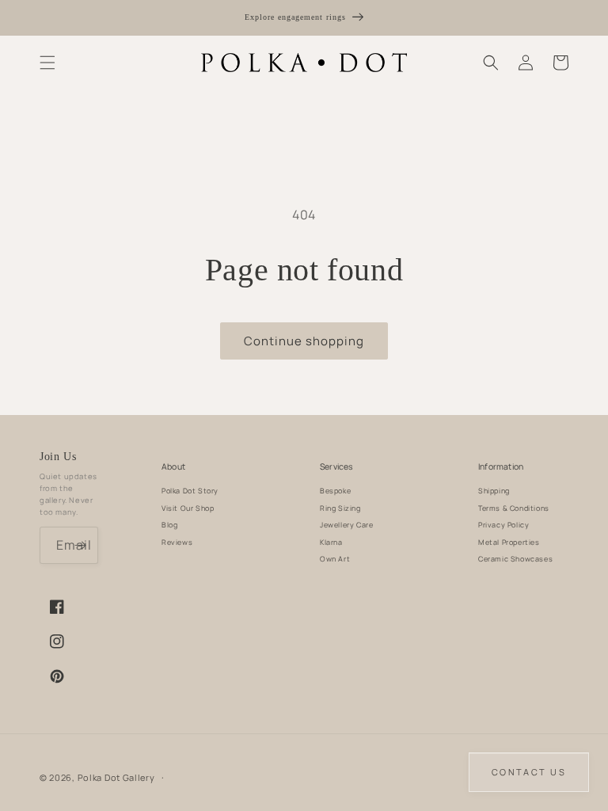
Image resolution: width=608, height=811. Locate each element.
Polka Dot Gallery (116, 777)
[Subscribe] (80, 545)
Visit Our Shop (188, 508)
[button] (47, 62)
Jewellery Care (346, 525)
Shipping (494, 490)
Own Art (335, 559)
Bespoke (335, 490)
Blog (169, 525)
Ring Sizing (340, 508)
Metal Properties (509, 542)
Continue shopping (304, 341)
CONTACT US (529, 772)
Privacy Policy (503, 525)
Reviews (177, 542)
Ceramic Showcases (515, 559)
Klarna (331, 542)
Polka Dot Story (190, 490)
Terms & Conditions (513, 508)
